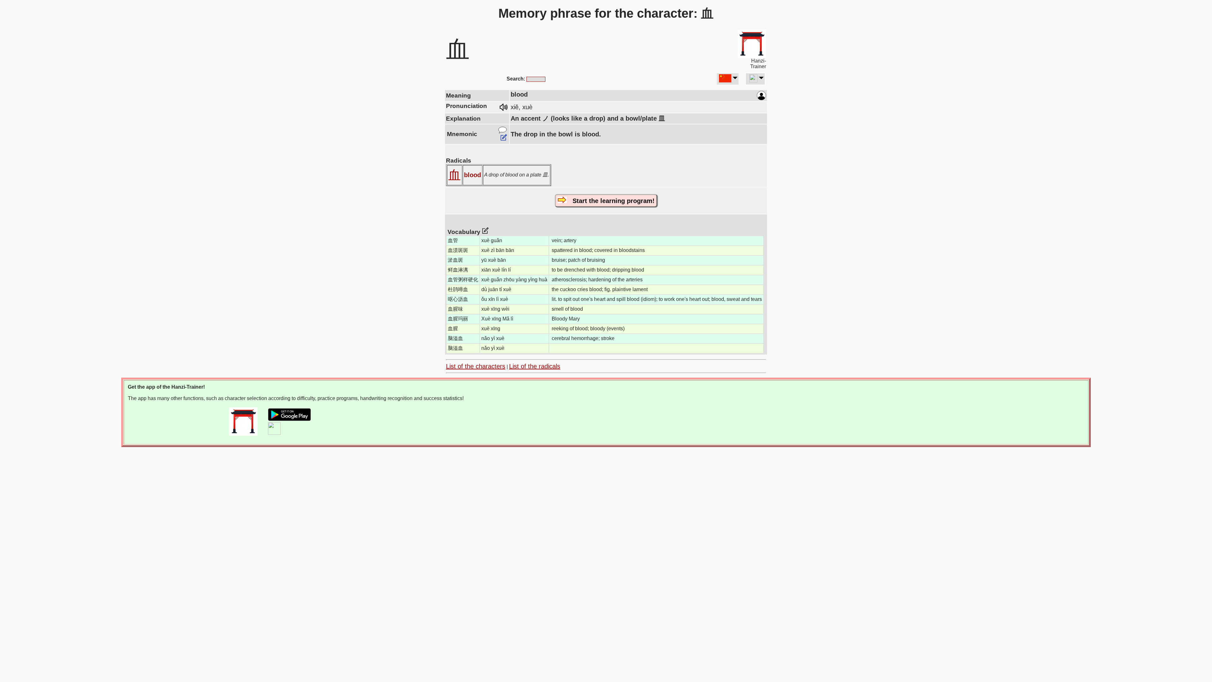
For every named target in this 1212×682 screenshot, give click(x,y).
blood (472, 174)
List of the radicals (534, 366)
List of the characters (475, 366)
